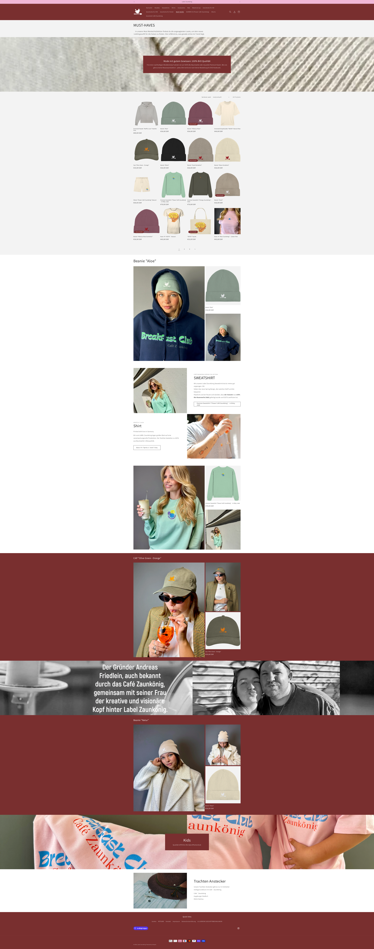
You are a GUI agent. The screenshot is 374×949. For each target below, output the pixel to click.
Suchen (154, 921)
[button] (230, 12)
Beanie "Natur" (209, 806)
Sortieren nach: (206, 97)
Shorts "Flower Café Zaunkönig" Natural (144, 200)
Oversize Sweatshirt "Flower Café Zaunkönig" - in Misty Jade (173, 201)
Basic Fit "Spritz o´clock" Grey (147, 447)
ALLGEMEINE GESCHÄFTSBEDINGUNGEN (210, 921)
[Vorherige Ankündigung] (134, 2)
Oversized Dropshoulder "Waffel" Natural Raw (227, 129)
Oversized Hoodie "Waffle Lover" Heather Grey (145, 129)
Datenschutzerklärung (189, 921)
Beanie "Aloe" (164, 129)
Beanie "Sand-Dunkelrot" (194, 165)
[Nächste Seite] (195, 249)
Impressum (176, 921)
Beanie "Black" (164, 165)
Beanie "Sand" (218, 200)
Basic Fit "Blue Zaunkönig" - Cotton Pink (226, 236)
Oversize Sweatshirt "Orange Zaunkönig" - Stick (199, 201)
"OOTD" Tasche (191, 236)
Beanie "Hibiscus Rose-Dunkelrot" (143, 236)
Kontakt (168, 921)
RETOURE (161, 921)
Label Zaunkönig (141, 944)
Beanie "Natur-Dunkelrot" (221, 165)
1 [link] (179, 249)
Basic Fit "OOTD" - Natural (168, 236)
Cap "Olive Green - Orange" (141, 165)
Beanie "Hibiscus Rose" (194, 129)
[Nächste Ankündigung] (240, 2)
